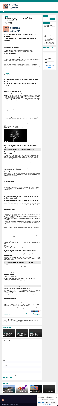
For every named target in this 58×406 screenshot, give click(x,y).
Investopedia (7, 73)
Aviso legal (50, 404)
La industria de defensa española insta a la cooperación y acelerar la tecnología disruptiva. (49, 43)
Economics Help (7, 74)
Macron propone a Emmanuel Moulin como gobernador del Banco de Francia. (49, 39)
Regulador (13, 11)
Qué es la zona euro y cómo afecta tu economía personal (8, 334)
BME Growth (30, 11)
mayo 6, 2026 (33, 391)
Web (3, 370)
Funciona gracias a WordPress (5, 404)
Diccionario (6, 16)
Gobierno (18, 11)
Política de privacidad (45, 404)
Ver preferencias (53, 402)
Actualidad (7, 11)
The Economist (21, 193)
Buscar (53, 18)
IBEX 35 (35, 11)
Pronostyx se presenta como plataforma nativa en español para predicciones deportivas (49, 31)
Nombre (4, 360)
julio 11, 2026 (20, 391)
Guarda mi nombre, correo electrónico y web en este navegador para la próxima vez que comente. (18, 375)
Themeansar (16, 404)
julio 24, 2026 (6, 391)
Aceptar (41, 402)
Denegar (47, 402)
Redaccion (10, 22)
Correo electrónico (6, 365)
